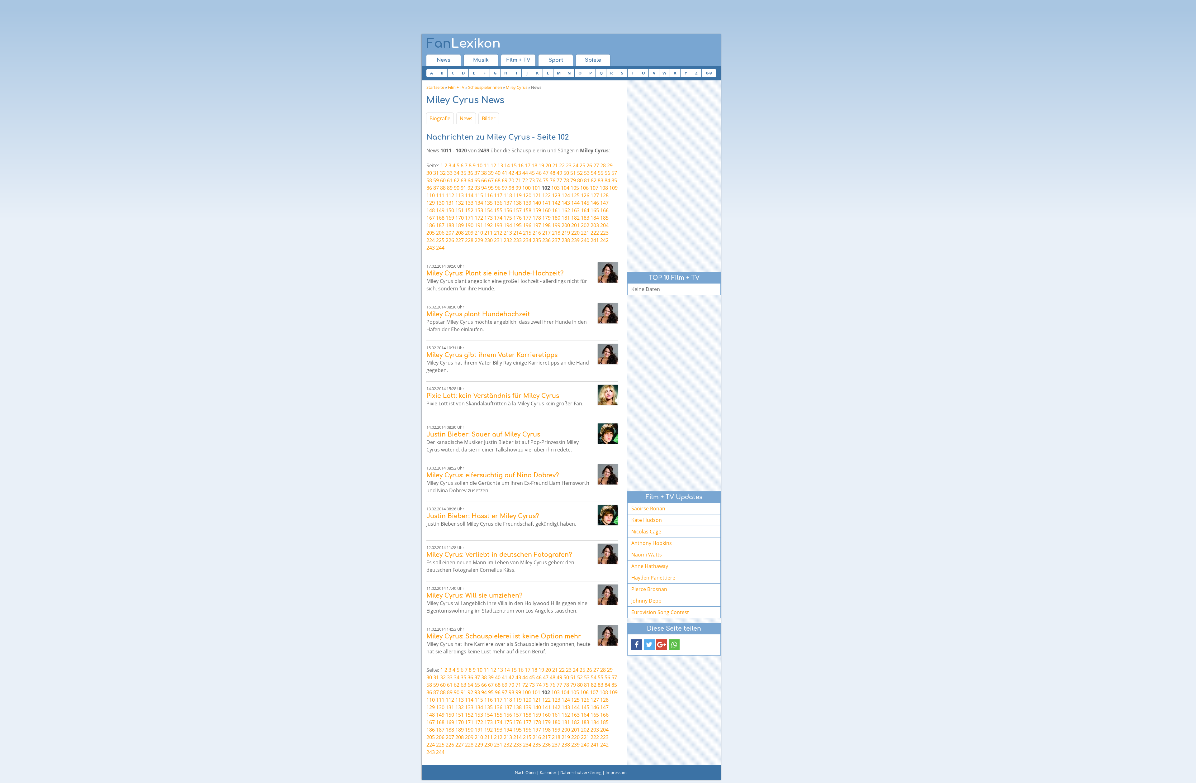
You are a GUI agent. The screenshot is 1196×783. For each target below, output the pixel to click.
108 (604, 187)
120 (527, 195)
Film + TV (518, 60)
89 (450, 187)
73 (532, 180)
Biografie (440, 118)
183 (585, 217)
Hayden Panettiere (653, 577)
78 (566, 180)
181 (566, 217)
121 (537, 195)
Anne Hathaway (649, 566)
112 (450, 195)
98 (511, 187)
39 (491, 172)
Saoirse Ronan (648, 508)
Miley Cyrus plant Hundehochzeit (478, 314)
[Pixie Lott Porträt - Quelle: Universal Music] (608, 395)
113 (459, 195)
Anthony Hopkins (651, 543)
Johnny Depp (646, 600)
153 (479, 210)
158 (527, 210)
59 (436, 180)
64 (470, 180)
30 (429, 172)
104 (565, 187)
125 (575, 195)
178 (537, 217)
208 (459, 232)
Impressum (616, 772)
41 (504, 172)
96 (498, 187)
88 (443, 187)
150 (450, 210)
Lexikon (463, 43)
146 (595, 202)
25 (582, 165)
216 (537, 232)
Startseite (435, 87)
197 (537, 225)
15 (514, 165)
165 (595, 210)
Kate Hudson (646, 520)
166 (604, 210)
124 (566, 195)
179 (546, 217)
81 (587, 180)
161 (556, 210)
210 (479, 232)
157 (517, 210)
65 (477, 180)
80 (580, 180)
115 (479, 195)
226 (450, 240)
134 (479, 202)
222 (595, 232)
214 (517, 232)
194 (508, 225)
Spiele (593, 60)
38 (484, 172)
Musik (481, 60)
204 (604, 225)
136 (498, 202)
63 (463, 180)
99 (518, 187)
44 (525, 172)
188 (450, 225)
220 (575, 232)
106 (584, 187)
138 (517, 202)
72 (525, 180)
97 (504, 187)
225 (440, 240)
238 (566, 240)
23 (569, 165)
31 (436, 172)
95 (491, 187)
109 (613, 187)
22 (562, 165)
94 (484, 187)
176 (517, 217)
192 (488, 225)
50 (566, 172)
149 (440, 210)
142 (556, 202)
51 (573, 172)
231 (498, 240)
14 (507, 165)
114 (469, 195)
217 (546, 232)
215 (527, 232)
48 (552, 172)
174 (498, 217)
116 (488, 195)
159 (537, 210)
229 (479, 240)
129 (430, 202)
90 (456, 187)
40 (498, 172)
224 (430, 240)
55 (600, 172)
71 (518, 180)
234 (527, 240)
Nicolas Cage (646, 531)
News (443, 60)
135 (488, 202)
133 (469, 202)
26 (589, 165)
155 (498, 210)
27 (596, 165)
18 (534, 165)
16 (521, 165)
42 (511, 172)
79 (573, 180)
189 (459, 225)
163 (575, 210)
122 (546, 195)
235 (537, 240)
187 (440, 225)
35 (463, 172)
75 (545, 180)
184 (595, 217)
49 (559, 172)
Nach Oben (525, 772)
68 (498, 180)
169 (450, 217)
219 (566, 232)
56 (607, 172)
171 (469, 217)
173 (488, 217)
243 (430, 247)
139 (527, 202)
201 (575, 225)
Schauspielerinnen (485, 87)
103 (555, 187)
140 (537, 202)
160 (546, 210)
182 (575, 217)
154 (488, 210)
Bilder (489, 118)
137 (508, 202)
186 (430, 225)
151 (459, 210)
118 (508, 195)
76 (552, 180)
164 (585, 210)
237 (556, 240)
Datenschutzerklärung (580, 772)
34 (456, 172)
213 (508, 232)
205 (430, 232)
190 (469, 225)
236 (546, 240)
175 (508, 217)
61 (450, 180)
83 (600, 180)
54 (593, 172)
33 (450, 172)
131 (450, 202)
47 (545, 172)
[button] (636, 644)
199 (556, 225)
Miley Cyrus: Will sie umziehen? (474, 595)
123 (556, 195)
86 (429, 187)
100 (526, 187)
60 (443, 180)
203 (595, 225)
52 (580, 172)
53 (587, 172)
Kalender (548, 772)
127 (595, 195)
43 (518, 172)
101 (536, 187)
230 (488, 240)
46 (539, 172)
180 (556, 217)
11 (486, 165)
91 (463, 187)
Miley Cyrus (516, 87)
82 (593, 180)
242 (604, 240)
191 (479, 225)
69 (504, 180)
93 (477, 187)
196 (527, 225)
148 (430, 210)
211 (488, 232)
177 (527, 217)
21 (555, 165)
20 (548, 165)
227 (459, 240)
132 (459, 202)
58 (429, 180)
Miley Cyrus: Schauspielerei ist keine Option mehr (503, 636)
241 (595, 240)
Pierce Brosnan (649, 589)
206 (440, 232)
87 (436, 187)
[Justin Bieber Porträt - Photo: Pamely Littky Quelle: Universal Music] (608, 433)
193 (498, 225)
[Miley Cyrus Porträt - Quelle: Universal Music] (608, 272)
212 (498, 232)
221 (585, 232)
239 (575, 240)
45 (532, 172)
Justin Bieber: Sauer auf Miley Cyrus (483, 434)
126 (585, 195)
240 (585, 240)
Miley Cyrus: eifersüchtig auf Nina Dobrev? (492, 475)
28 (603, 165)
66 (484, 180)
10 (479, 165)
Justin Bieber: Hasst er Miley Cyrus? (482, 516)
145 (585, 202)
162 (566, 210)
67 (491, 180)
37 (477, 172)
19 (541, 165)
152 (469, 210)
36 (470, 172)
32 (443, 172)
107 (594, 187)
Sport (555, 60)
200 (566, 225)
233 (517, 240)
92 (470, 187)
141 (546, 202)
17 (527, 165)
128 (604, 195)
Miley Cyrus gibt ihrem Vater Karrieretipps (492, 355)
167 (430, 217)
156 (508, 210)
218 (556, 232)
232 (508, 240)
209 (469, 232)
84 (607, 180)
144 (575, 202)
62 (456, 180)
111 (440, 195)
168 (440, 217)
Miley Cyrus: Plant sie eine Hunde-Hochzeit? (494, 273)
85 (614, 180)
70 (511, 180)
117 (498, 195)
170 (459, 217)
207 (450, 232)
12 (493, 165)
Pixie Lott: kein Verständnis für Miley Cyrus (492, 396)
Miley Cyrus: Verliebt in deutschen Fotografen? (499, 554)
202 (585, 225)
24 (575, 165)
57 (614, 172)
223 (604, 232)
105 (575, 187)
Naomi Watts (646, 554)
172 (479, 217)
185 (604, 217)
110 (430, 195)
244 (440, 247)
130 (440, 202)
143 (566, 202)
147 (604, 202)
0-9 (709, 73)
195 (517, 225)
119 (517, 195)
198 (546, 225)
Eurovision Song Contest (660, 612)
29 (610, 165)
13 (500, 165)
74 (539, 180)
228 (469, 240)
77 (559, 180)
